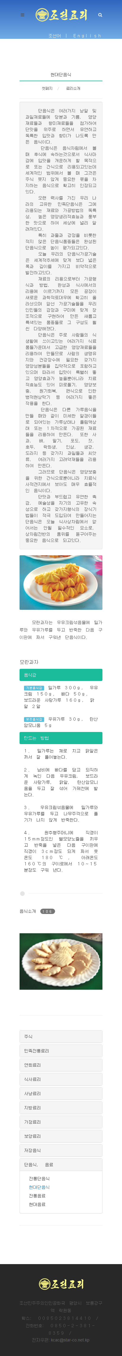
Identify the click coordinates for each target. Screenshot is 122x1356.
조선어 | (59, 35)
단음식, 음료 (38, 1164)
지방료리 (32, 1107)
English (87, 35)
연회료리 (32, 1065)
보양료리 (32, 1136)
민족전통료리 (36, 1051)
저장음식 (32, 1150)
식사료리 (32, 1079)
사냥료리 (32, 1093)
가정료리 (32, 1122)
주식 (28, 1036)
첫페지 (47, 88)
